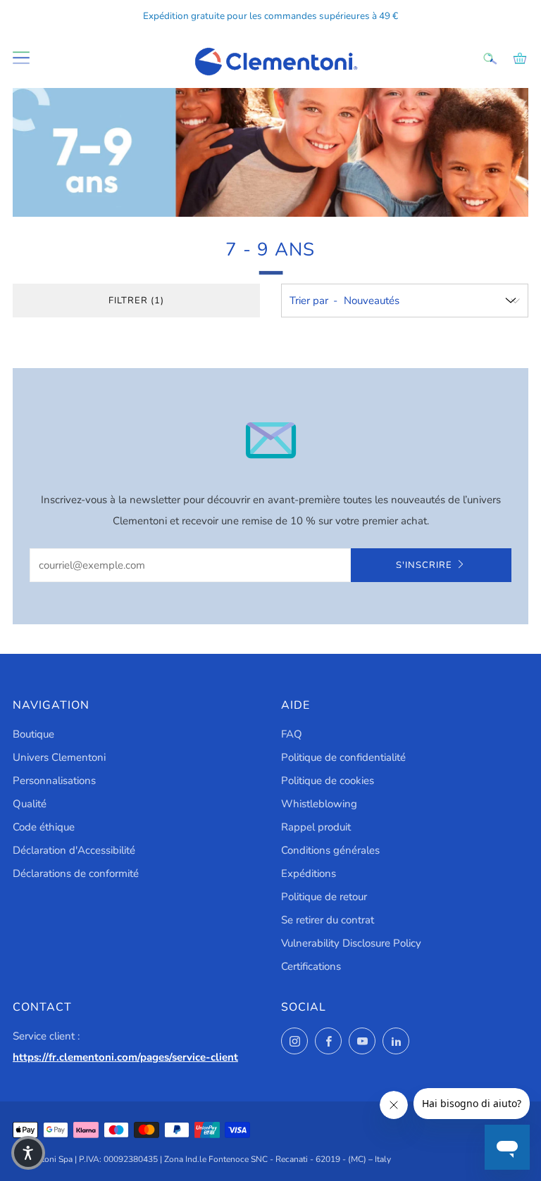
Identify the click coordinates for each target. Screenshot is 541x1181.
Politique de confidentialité (343, 757)
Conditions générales (330, 850)
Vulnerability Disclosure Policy (351, 943)
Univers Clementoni (59, 757)
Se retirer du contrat (327, 920)
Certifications (311, 966)
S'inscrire (424, 565)
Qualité (29, 804)
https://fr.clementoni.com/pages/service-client (125, 1057)
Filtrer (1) (136, 300)
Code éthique (44, 827)
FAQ (291, 734)
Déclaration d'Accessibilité (74, 850)
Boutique (33, 734)
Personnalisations (54, 780)
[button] (28, 1153)
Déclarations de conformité (76, 873)
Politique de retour (324, 897)
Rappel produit (316, 827)
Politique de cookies (327, 780)
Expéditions (308, 873)
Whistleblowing (319, 804)
